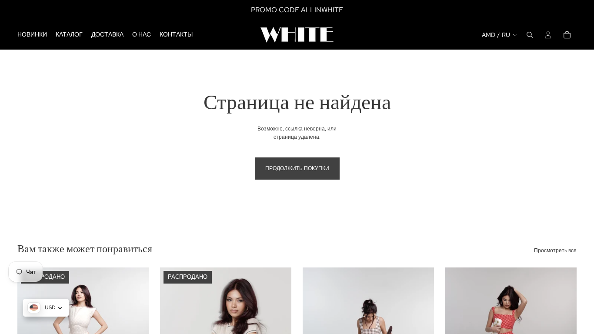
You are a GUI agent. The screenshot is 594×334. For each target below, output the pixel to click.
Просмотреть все (555, 250)
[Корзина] (567, 34)
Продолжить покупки (297, 168)
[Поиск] (529, 34)
